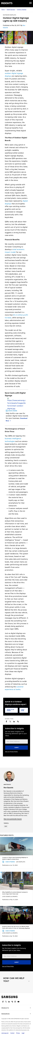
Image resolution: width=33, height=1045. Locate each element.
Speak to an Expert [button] (10, 710)
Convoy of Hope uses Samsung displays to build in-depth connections (15, 858)
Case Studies (10, 862)
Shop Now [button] (22, 710)
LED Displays (20, 862)
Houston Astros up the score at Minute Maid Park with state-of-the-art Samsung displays (16, 927)
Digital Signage (11, 9)
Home (3, 9)
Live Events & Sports (10, 896)
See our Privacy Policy (11, 751)
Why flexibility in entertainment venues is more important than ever (15, 893)
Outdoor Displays (21, 9)
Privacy (18, 1033)
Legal (23, 1033)
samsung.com (5, 1033)
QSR (6, 826)
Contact (12, 1033)
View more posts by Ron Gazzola (13, 819)
